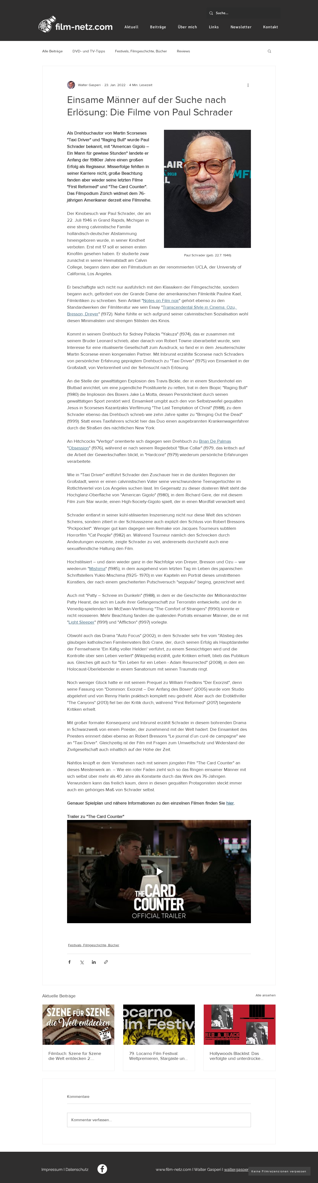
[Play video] (159, 871)
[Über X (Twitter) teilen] (81, 962)
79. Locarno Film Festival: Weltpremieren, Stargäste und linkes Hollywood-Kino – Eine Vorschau (158, 1056)
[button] (269, 51)
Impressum (52, 1169)
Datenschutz (77, 1169)
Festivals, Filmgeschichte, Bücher (141, 51)
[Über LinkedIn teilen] (93, 962)
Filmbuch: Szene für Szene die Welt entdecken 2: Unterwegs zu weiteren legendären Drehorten (74, 1056)
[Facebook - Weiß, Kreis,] (102, 1169)
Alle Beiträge (52, 51)
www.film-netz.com (173, 1169)
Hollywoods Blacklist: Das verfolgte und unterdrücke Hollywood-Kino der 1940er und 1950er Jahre (236, 1056)
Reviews (183, 51)
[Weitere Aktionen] (248, 85)
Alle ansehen (266, 995)
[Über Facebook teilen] (69, 962)
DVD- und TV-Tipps (89, 51)
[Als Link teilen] (106, 962)
